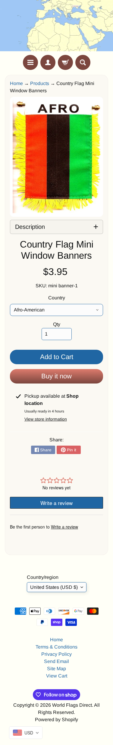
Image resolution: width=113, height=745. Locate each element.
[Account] (47, 62)
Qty (56, 324)
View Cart (56, 675)
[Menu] (30, 62)
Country (56, 297)
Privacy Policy (56, 654)
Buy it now (56, 376)
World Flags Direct (72, 705)
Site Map (56, 668)
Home (16, 83)
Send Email (56, 661)
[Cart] (65, 62)
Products (39, 83)
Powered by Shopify (56, 719)
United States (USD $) (54, 587)
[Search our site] (82, 62)
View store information (45, 419)
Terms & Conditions (56, 646)
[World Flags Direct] (56, 27)
